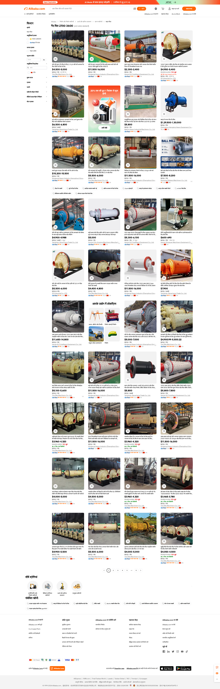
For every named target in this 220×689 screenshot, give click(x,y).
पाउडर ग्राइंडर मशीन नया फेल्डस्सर (38, 603)
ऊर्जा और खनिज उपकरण (84, 22)
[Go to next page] (141, 570)
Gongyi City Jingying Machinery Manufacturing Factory (104, 242)
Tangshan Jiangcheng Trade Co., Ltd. (65, 129)
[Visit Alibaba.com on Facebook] (163, 651)
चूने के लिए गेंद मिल (73, 188)
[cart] (163, 9)
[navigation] (36, 296)
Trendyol (134, 679)
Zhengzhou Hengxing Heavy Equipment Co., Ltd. (177, 127)
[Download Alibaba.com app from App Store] (167, 668)
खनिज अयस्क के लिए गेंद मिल (111, 188)
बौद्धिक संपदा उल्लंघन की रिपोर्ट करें (138, 642)
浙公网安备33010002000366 (147, 685)
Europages (143, 679)
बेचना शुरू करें (166, 629)
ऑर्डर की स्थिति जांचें (168, 633)
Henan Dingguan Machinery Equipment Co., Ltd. (177, 242)
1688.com (86, 679)
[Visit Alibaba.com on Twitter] (173, 651)
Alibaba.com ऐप (132, 668)
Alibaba (53, 22)
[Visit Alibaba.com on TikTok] (186, 651)
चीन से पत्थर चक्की (169, 603)
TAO (127, 679)
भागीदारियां (165, 642)
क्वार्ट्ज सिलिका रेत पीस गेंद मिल (61, 603)
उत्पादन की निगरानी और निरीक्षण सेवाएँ (72, 642)
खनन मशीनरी (98, 22)
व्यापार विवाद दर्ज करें (134, 633)
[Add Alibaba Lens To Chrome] (57, 668)
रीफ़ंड (130, 638)
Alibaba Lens (38, 668)
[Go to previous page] (104, 570)
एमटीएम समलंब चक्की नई (91, 188)
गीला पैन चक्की (58, 188)
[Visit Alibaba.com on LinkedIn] (168, 651)
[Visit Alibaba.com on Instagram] (177, 651)
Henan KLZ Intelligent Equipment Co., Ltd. (139, 74)
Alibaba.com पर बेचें (168, 625)
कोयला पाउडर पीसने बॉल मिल (85, 193)
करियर (30, 638)
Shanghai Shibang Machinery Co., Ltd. (174, 180)
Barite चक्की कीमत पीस (113, 603)
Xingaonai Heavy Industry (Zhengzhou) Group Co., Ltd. (104, 74)
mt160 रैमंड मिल (181, 188)
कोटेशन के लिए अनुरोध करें (103, 629)
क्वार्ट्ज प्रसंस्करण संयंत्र (145, 188)
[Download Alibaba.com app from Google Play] (183, 668)
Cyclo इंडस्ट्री (129, 188)
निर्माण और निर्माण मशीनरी (67, 22)
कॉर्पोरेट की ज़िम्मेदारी (34, 633)
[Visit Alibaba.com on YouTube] (182, 651)
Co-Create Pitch (34, 629)
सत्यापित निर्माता (100, 625)
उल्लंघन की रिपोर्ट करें (135, 646)
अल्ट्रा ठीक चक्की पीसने (164, 188)
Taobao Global (119, 679)
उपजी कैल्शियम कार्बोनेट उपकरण (150, 603)
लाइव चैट (131, 629)
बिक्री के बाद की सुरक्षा (68, 638)
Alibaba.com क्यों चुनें (35, 625)
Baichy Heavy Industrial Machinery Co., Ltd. (139, 129)
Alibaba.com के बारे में (36, 620)
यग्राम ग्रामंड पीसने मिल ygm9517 (38, 608)
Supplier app (119, 668)
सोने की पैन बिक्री (130, 603)
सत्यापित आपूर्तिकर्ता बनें (169, 638)
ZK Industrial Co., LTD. (168, 78)
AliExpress (77, 679)
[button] (134, 8)
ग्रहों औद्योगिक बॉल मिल (82, 603)
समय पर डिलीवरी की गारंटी (69, 633)
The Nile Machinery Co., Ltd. (62, 74)
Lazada (110, 679)
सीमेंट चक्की (97, 603)
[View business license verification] (131, 685)
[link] (217, 667)
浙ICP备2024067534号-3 (168, 685)
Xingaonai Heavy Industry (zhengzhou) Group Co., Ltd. (68, 178)
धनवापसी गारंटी (66, 629)
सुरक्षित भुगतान (66, 625)
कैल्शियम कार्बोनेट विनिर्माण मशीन (63, 193)
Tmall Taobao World (99, 679)
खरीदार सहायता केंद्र (135, 625)
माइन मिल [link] (108, 22)
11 (136, 570)
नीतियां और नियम (67, 646)
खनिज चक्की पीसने (185, 603)
